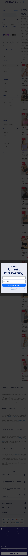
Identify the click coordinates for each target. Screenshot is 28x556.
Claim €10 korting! (14, 285)
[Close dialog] (26, 265)
